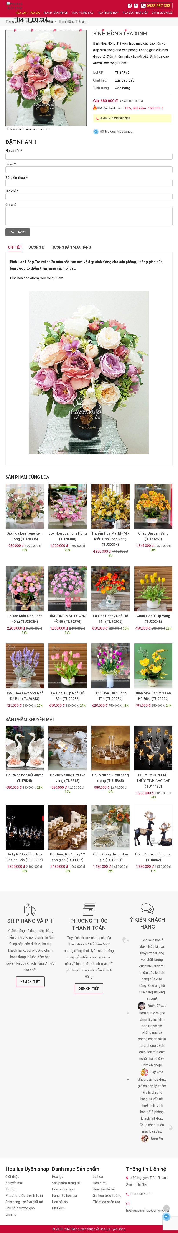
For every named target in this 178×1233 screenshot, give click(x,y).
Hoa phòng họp (63, 1189)
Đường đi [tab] (36, 247)
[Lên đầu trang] (166, 1208)
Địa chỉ (11, 191)
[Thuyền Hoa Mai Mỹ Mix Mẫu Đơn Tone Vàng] (110, 506)
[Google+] (136, 5)
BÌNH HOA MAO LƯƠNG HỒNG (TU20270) (67, 619)
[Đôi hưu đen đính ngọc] (153, 827)
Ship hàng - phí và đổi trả (24, 1202)
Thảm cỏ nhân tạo (106, 1202)
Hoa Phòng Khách (56, 12)
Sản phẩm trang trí (66, 1183)
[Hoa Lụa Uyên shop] (15, 9)
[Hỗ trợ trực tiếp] (166, 1217)
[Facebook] (130, 5)
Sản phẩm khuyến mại (29, 719)
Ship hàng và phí (30, 921)
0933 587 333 (121, 118)
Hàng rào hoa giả (64, 1196)
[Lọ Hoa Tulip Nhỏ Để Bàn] (67, 665)
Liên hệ (10, 1214)
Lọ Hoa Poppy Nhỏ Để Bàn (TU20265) (110, 619)
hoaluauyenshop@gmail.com (147, 1210)
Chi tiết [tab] (15, 247)
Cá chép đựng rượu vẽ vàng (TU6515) (67, 778)
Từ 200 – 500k (42, 30)
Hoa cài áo (60, 1202)
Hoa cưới (99, 1183)
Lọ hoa (98, 1177)
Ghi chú (10, 205)
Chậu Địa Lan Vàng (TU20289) (153, 536)
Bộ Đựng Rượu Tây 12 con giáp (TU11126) (67, 857)
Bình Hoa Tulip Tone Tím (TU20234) (110, 696)
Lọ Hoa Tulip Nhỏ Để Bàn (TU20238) (67, 696)
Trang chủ (12, 22)
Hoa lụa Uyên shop (112, 1229)
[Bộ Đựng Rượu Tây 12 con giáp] (67, 827)
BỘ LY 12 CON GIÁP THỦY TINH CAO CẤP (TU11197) (153, 780)
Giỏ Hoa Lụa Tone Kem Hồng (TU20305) (25, 536)
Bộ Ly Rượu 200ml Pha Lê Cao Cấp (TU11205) (25, 857)
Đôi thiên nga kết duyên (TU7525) (24, 778)
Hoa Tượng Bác (82, 12)
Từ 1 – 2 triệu (90, 30)
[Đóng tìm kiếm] (173, 8)
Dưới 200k (22, 30)
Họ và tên (14, 151)
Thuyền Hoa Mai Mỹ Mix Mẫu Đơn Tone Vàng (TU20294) (110, 539)
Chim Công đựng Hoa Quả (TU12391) (110, 857)
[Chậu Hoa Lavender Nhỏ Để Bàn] (24, 665)
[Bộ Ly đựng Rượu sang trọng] (110, 748)
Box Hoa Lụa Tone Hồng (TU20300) (67, 536)
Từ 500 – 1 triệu (66, 30)
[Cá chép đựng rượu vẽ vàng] (67, 748)
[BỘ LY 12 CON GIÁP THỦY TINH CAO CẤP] (153, 748)
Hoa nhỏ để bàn (104, 1189)
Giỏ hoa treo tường (107, 1196)
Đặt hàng (17, 232)
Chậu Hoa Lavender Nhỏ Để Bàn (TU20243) (24, 696)
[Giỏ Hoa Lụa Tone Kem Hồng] (24, 506)
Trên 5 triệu (135, 30)
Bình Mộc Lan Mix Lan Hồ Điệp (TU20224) (153, 696)
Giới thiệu (12, 1177)
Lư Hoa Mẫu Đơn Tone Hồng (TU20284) (24, 619)
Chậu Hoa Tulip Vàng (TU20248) (153, 619)
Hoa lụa (57, 1177)
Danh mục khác (162, 12)
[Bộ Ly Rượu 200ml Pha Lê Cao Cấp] (24, 827)
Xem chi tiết (30, 981)
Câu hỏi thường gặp (20, 1208)
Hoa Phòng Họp (108, 12)
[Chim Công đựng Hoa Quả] (110, 827)
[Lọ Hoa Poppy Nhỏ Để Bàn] (110, 589)
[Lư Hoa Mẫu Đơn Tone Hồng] (24, 589)
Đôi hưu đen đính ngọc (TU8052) (153, 857)
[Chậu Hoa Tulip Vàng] (153, 589)
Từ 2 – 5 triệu (113, 30)
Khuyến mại (14, 1183)
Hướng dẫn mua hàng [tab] (71, 247)
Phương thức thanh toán (24, 1196)
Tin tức (11, 1189)
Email (10, 164)
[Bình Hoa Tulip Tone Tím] (110, 665)
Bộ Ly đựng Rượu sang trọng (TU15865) (110, 778)
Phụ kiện (58, 1208)
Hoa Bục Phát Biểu (135, 12)
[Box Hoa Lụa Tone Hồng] (67, 506)
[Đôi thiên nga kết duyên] (24, 748)
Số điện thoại (16, 178)
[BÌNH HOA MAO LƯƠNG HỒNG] (67, 589)
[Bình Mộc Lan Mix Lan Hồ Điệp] (153, 665)
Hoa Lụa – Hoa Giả (28, 12)
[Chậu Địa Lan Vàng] (153, 506)
